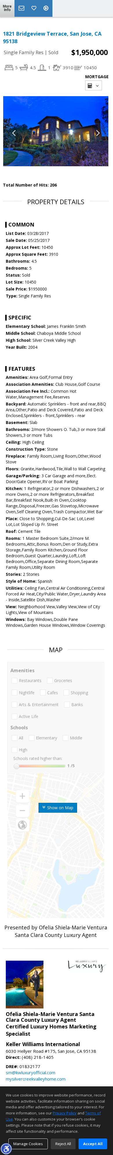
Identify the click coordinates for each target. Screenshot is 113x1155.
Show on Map (59, 807)
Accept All (93, 1143)
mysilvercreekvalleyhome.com (35, 1079)
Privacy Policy (64, 1113)
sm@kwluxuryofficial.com (30, 1072)
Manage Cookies (28, 1143)
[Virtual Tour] (46, 8)
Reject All (63, 1143)
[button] (6, 1148)
